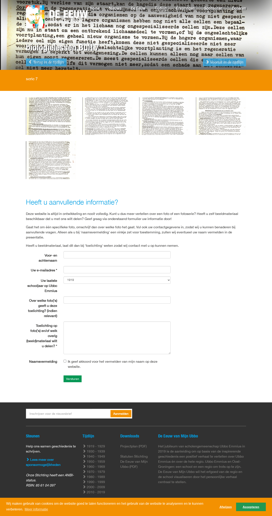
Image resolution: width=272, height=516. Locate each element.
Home (95, 8)
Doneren (239, 8)
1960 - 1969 (95, 466)
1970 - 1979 (95, 472)
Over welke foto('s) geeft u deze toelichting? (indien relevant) (42, 308)
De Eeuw (138, 8)
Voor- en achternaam (48, 257)
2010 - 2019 (95, 492)
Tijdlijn (161, 8)
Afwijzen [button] (226, 507)
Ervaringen (185, 8)
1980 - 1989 (95, 477)
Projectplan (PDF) (133, 446)
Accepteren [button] (251, 507)
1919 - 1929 (95, 446)
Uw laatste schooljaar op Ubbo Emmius (42, 286)
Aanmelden (121, 413)
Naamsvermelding (43, 361)
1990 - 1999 (95, 482)
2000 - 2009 (95, 487)
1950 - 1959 (95, 461)
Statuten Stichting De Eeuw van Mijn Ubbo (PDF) (134, 461)
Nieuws (115, 8)
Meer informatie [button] (36, 509)
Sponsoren (213, 8)
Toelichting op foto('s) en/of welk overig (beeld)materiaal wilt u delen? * (41, 336)
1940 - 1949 (95, 456)
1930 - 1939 (95, 451)
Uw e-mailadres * (44, 270)
